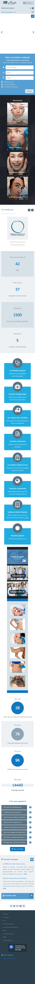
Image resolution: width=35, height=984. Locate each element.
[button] (1, 26)
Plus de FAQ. (18, 831)
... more (26, 499)
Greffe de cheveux (9, 64)
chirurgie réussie (17, 772)
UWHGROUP (17, 980)
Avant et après (17, 538)
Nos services (17, 82)
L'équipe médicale (17, 573)
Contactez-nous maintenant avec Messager (20, 929)
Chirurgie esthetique (9, 66)
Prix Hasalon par (7, 191)
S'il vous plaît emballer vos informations (17, 42)
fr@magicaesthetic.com (8, 12)
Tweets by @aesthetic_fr (8, 940)
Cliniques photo (18, 557)
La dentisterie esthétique (11, 68)
